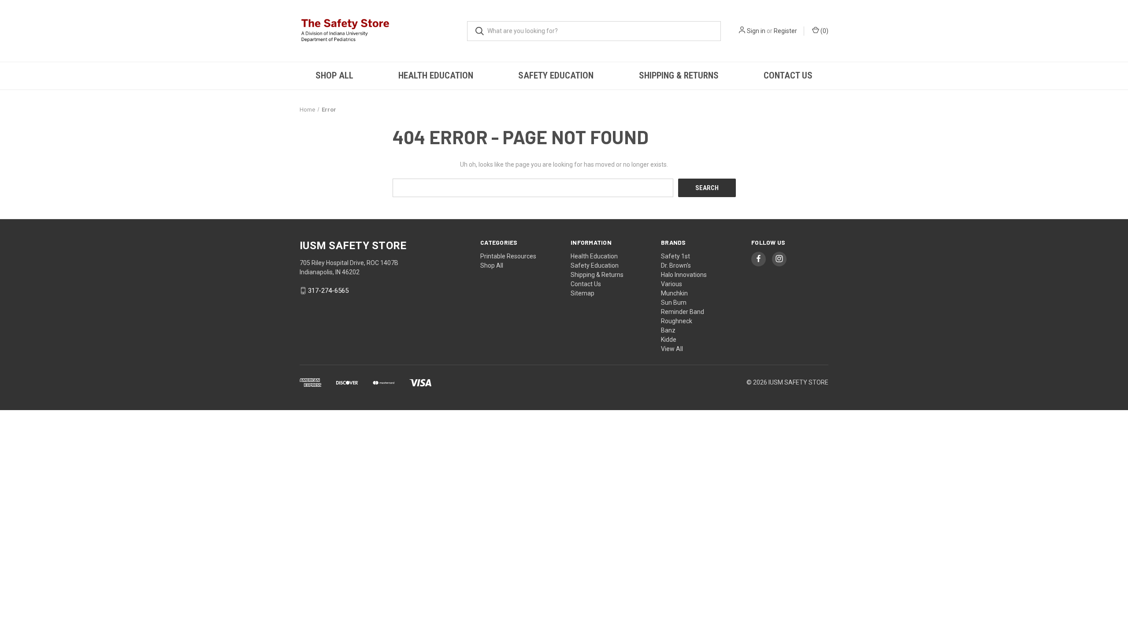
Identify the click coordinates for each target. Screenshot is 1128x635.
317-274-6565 (328, 291)
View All (672, 348)
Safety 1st (675, 256)
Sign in (756, 30)
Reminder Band (682, 311)
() (823, 30)
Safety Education (556, 75)
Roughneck (676, 321)
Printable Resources (508, 256)
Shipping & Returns (679, 75)
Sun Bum (673, 302)
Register (785, 30)
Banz (668, 330)
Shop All (334, 75)
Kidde (668, 339)
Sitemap (582, 293)
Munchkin (674, 293)
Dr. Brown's (676, 265)
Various (671, 284)
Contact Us (788, 75)
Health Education (435, 75)
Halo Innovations (684, 274)
